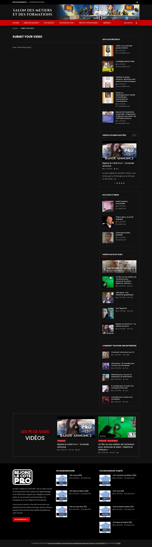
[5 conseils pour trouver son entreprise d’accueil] (105, 388)
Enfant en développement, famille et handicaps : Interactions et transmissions (125, 97)
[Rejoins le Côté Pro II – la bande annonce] (107, 329)
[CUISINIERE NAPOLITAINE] (107, 66)
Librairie (106, 23)
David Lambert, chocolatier (122, 202)
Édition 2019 (61, 441)
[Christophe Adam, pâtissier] (107, 237)
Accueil (15, 28)
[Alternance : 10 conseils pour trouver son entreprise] (105, 366)
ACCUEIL (16, 23)
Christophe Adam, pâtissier (123, 234)
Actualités (48, 23)
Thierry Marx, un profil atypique (124, 218)
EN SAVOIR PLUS (21, 519)
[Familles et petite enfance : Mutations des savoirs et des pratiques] (107, 82)
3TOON (118, 543)
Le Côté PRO (122, 51)
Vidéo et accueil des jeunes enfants (124, 47)
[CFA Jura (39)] (104, 496)
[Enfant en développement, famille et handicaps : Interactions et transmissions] (107, 97)
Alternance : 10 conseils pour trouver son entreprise (123, 364)
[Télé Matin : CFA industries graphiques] (107, 297)
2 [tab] (117, 183)
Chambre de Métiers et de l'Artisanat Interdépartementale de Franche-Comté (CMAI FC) (77, 543)
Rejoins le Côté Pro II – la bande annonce (118, 164)
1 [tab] (115, 183)
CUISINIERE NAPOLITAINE (36, 2)
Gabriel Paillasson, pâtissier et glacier (124, 268)
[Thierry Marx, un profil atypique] (107, 222)
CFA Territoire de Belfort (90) (124, 475)
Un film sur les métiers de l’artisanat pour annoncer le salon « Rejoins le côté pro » (126, 280)
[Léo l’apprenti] (107, 313)
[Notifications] (137, 2)
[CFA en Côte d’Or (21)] (61, 511)
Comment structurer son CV (122, 352)
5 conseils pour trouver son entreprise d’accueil (122, 387)
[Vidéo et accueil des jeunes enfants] (107, 50)
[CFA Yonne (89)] (61, 480)
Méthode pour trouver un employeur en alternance (121, 376)
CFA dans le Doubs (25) (122, 522)
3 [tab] (119, 183)
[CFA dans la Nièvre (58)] (61, 496)
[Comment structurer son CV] (105, 355)
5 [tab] (123, 183)
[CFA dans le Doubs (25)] (104, 527)
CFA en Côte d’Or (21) (78, 507)
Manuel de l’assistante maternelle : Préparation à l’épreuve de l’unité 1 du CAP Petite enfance (126, 115)
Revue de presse (112, 441)
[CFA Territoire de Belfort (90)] (104, 480)
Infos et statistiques (88, 23)
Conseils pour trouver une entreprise (121, 398)
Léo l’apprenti (121, 308)
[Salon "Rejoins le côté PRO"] (32, 12)
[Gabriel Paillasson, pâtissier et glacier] (119, 266)
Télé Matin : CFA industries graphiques (124, 294)
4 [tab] (121, 183)
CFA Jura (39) (118, 491)
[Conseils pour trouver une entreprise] (105, 400)
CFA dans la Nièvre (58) (78, 491)
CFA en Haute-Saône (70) (123, 507)
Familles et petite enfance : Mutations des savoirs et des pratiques (126, 79)
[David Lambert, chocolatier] (107, 206)
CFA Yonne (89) (75, 475)
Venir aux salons (31, 23)
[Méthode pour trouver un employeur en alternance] (105, 377)
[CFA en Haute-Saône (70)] (104, 511)
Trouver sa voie (66, 23)
